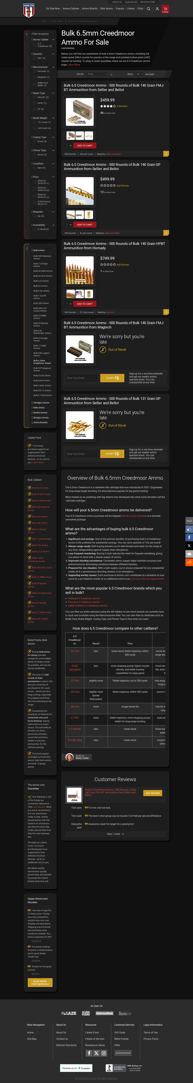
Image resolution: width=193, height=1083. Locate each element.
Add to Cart (85, 145)
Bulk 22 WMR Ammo (39, 316)
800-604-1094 (132, 2)
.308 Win (74, 706)
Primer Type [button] (39, 150)
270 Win (74, 680)
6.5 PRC (75, 717)
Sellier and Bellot (113, 154)
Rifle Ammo (39, 407)
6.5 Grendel (75, 729)
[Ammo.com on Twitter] (96, 1053)
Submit (110, 378)
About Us (61, 1032)
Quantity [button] (37, 54)
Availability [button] (39, 225)
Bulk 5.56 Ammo (41, 291)
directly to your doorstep (134, 515)
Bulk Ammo (106, 8)
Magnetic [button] (38, 211)
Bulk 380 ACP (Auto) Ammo (40, 309)
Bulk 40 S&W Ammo (42, 271)
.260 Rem (75, 691)
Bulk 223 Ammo (41, 281)
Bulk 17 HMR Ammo (39, 346)
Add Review (123, 185)
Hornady (110, 312)
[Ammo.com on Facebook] (89, 1053)
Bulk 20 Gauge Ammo (40, 339)
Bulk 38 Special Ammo (40, 324)
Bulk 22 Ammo (40, 286)
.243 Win (74, 651)
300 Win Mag (75, 740)
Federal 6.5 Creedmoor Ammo (84, 598)
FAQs (117, 1045)
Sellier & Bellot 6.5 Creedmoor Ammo (87, 605)
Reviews (122, 106)
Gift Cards (119, 1032)
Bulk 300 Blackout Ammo (42, 257)
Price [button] (35, 177)
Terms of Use (151, 1032)
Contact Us (62, 1038)
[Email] (189, 554)
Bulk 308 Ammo (41, 303)
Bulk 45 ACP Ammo (42, 276)
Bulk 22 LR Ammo (40, 551)
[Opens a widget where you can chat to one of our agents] (20, 1066)
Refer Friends (121, 1038)
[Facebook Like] (189, 529)
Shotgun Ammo (41, 417)
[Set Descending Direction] (111, 74)
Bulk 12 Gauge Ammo (40, 264)
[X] (189, 545)
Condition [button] (38, 163)
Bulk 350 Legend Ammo (41, 354)
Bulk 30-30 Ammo (42, 375)
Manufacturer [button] (40, 67)
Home (44, 21)
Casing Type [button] (39, 137)
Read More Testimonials (40, 982)
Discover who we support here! (147, 578)
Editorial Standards (66, 1045)
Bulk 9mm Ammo (41, 380)
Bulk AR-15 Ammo (42, 390)
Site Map (32, 1038)
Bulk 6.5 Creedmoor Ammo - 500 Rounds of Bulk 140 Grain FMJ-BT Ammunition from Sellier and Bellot (110, 792)
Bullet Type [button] (39, 93)
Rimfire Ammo (40, 412)
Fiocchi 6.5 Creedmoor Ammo (84, 602)
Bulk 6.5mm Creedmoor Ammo (83, 21)
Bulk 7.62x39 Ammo (39, 297)
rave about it (39, 807)
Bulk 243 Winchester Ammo (42, 332)
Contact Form (149, 2)
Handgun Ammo (41, 402)
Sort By (80, 74)
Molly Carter (82, 758)
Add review (153, 793)
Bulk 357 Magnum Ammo (42, 369)
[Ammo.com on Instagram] (103, 1053)
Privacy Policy (151, 1038)
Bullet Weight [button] (40, 118)
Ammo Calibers (71, 8)
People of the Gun (94, 1038)
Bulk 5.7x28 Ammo (42, 395)
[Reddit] (189, 562)
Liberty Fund (92, 1032)
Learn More (74, 64)
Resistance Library (95, 1045)
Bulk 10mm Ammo (42, 385)
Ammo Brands (89, 8)
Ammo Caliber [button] (40, 39)
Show (130, 74)
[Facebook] (189, 537)
